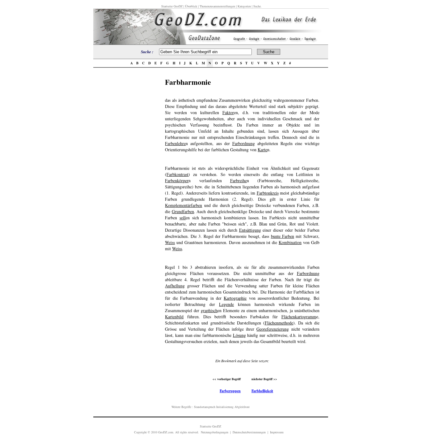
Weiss (170, 242)
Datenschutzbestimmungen (249, 432)
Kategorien (244, 6)
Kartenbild (174, 317)
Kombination (290, 242)
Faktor (228, 112)
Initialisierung (225, 407)
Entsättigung (250, 230)
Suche (257, 6)
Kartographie (235, 298)
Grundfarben (183, 211)
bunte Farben (282, 236)
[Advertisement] (127, 169)
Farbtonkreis (268, 193)
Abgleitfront (242, 407)
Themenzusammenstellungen (217, 6)
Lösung (239, 335)
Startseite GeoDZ (172, 6)
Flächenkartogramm (298, 317)
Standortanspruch (204, 407)
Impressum (277, 432)
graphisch (209, 310)
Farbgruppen (230, 390)
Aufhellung (175, 286)
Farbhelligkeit (262, 390)
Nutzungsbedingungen (214, 432)
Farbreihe (238, 180)
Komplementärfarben (183, 205)
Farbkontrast (177, 174)
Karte (262, 149)
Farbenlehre (175, 143)
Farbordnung (243, 143)
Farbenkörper (176, 180)
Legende (226, 304)
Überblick (191, 6)
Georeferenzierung (272, 329)
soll (182, 218)
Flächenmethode (279, 323)
